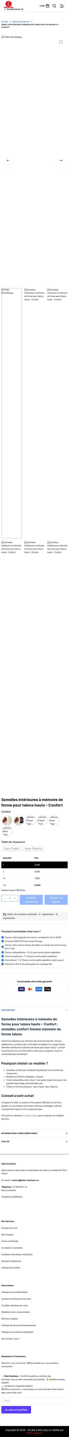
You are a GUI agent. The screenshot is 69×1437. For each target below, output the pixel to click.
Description (8, 1010)
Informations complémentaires (19, 1133)
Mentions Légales (9, 1318)
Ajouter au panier (56, 899)
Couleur (6, 811)
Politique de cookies (10, 1267)
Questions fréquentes (11, 1261)
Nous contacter (8, 1190)
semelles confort (30, 1115)
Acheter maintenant (31, 899)
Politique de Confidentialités (14, 1292)
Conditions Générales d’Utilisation (17, 1254)
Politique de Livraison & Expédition (17, 1332)
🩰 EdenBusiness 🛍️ (14, 9)
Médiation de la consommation (15, 1312)
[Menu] (62, 6)
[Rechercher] (54, 6)
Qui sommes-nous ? (10, 1338)
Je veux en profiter (16, 1409)
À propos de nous (9, 1228)
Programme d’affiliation (12, 1196)
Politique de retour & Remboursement (18, 1325)
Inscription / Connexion (12, 1248)
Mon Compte (7, 1234)
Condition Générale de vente (14, 1305)
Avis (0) (5, 1141)
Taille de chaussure (13, 842)
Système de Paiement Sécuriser (16, 1299)
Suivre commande (9, 1241)
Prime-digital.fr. (34, 1432)
